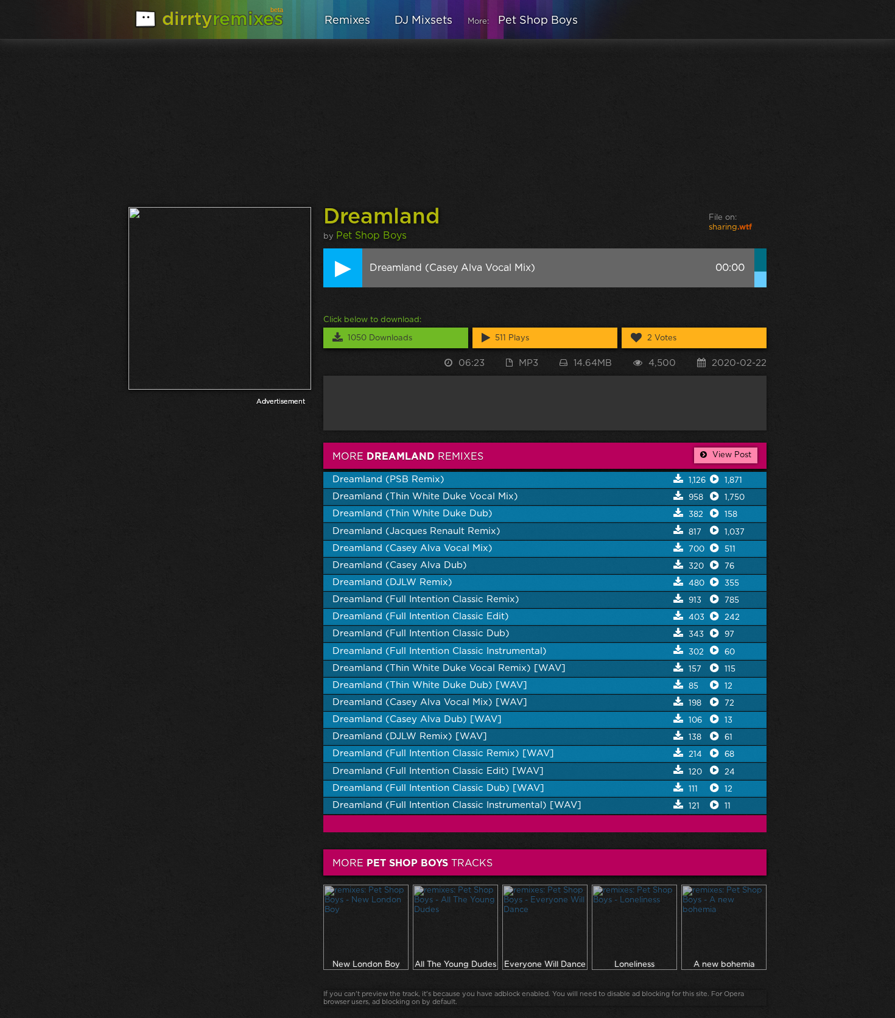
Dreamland (381, 217)
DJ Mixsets (423, 20)
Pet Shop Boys (538, 20)
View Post (730, 455)
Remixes (347, 20)
